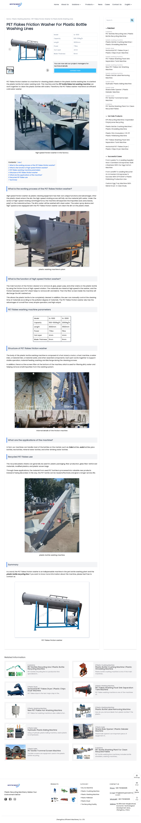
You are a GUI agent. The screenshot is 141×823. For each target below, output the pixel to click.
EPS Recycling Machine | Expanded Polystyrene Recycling (119, 121)
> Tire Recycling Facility (88, 804)
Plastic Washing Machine (21, 19)
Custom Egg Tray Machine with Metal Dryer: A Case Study (118, 184)
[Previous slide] (9, 49)
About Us (65, 4)
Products (89, 4)
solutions (109, 32)
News (100, 4)
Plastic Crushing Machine (114, 40)
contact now (75, 70)
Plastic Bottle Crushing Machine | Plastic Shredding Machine (119, 43)
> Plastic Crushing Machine (89, 791)
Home (56, 4)
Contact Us (116, 4)
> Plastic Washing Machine (89, 794)
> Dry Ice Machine (86, 788)
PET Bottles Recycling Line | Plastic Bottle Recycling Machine (119, 35)
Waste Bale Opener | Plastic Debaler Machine (117, 90)
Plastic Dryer (110, 48)
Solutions (75, 4)
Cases (107, 4)
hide (19, 162)
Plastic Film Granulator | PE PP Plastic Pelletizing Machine (118, 134)
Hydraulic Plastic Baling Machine (119, 84)
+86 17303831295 (121, 788)
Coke (71, 447)
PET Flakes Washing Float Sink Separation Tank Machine (118, 60)
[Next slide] (47, 49)
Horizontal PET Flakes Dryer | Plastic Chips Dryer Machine (117, 51)
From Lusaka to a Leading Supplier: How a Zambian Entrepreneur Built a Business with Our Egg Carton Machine (120, 164)
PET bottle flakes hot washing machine (74, 84)
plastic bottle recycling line (18, 574)
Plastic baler (110, 82)
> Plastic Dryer (85, 801)
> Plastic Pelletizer (86, 798)
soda (82, 447)
